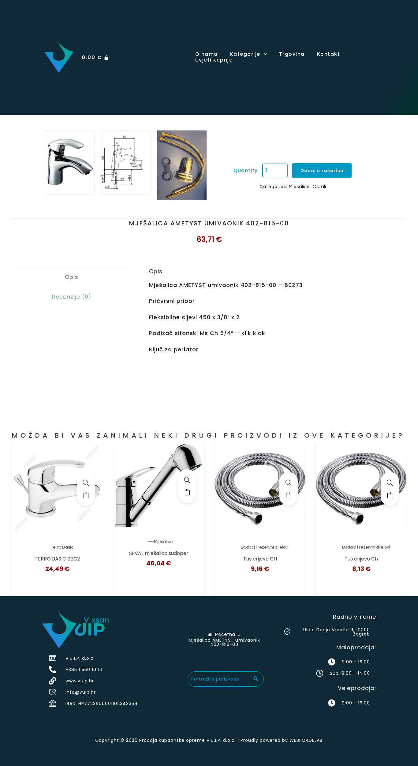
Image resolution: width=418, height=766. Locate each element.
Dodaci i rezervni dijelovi (265, 547)
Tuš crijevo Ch (361, 558)
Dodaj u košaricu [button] (86, 495)
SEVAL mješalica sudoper (158, 553)
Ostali (319, 186)
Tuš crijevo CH (260, 558)
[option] (70, 162)
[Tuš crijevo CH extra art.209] (288, 482)
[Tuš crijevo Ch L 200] (389, 482)
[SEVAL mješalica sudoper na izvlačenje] (187, 480)
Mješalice (299, 186)
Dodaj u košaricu (321, 171)
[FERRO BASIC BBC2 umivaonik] (86, 482)
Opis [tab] (71, 277)
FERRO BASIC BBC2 (57, 558)
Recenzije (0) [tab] (71, 296)
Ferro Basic (61, 547)
